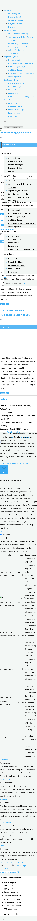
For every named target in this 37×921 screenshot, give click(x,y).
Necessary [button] (4, 531)
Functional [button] (4, 759)
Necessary (6, 534)
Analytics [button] (3, 799)
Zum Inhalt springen (7, 869)
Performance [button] (5, 779)
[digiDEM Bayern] (7, 132)
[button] (9, 872)
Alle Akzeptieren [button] (23, 463)
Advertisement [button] (5, 822)
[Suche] (5, 121)
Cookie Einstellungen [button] (8, 463)
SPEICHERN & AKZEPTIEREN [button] (11, 862)
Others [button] (2, 846)
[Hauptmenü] (1, 145)
